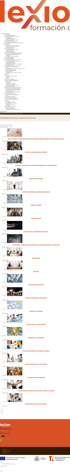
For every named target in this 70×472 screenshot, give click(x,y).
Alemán (7, 75)
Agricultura (8, 43)
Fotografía (8, 55)
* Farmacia (8, 101)
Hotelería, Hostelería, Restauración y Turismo (12, 65)
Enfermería (8, 103)
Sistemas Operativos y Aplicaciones (12, 85)
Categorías (2, 113)
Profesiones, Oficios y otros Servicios (11, 97)
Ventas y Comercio (9, 92)
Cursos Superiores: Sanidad (11, 102)
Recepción (8, 73)
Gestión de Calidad (9, 51)
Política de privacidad (6, 449)
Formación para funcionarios (11, 41)
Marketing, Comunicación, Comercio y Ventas (12, 87)
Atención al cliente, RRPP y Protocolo (13, 88)
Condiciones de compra (6, 451)
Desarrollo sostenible (10, 50)
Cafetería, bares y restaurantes (12, 66)
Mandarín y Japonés (10, 78)
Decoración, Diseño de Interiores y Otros (13, 53)
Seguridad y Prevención (10, 96)
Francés (7, 76)
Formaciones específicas (10, 35)
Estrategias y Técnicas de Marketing (13, 89)
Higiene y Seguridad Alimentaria (12, 46)
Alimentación (6, 44)
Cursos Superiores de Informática (12, 80)
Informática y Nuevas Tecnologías (10, 79)
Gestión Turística (9, 71)
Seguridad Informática (10, 84)
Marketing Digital (9, 90)
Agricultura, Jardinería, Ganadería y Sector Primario (14, 42)
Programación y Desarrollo (11, 83)
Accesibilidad (4, 452)
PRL (7, 95)
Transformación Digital (10, 86)
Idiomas (5, 74)
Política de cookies (5, 450)
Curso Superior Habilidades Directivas (13, 61)
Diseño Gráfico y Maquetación (11, 54)
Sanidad (5, 100)
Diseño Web (8, 81)
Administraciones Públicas (9, 40)
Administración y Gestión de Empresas (11, 36)
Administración (9, 37)
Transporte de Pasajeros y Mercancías (13, 109)
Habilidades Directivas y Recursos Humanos (12, 59)
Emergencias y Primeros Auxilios (12, 94)
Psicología (8, 105)
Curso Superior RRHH (10, 62)
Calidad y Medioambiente (9, 48)
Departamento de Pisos (10, 69)
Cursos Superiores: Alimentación (12, 45)
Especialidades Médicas (10, 104)
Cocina (7, 67)
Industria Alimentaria (10, 47)
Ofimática (8, 82)
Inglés (7, 77)
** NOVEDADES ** (7, 34)
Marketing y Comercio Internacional (13, 91)
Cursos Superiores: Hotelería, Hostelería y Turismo (15, 68)
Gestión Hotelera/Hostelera (11, 70)
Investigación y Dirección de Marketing (13, 89)
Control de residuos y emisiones (12, 49)
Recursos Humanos (10, 64)
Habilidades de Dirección (11, 63)
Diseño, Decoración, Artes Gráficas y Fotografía (13, 52)
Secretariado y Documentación (12, 39)
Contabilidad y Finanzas (10, 38)
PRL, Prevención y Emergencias (10, 93)
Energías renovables (10, 58)
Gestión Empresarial (10, 38)
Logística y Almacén (10, 107)
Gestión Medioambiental (11, 51)
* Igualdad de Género (10, 60)
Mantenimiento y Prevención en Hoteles (13, 72)
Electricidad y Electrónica (9, 57)
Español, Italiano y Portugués (11, 76)
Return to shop (12, 463)
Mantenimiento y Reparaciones (12, 99)
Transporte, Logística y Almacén (10, 106)
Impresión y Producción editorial (12, 56)
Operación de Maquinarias (11, 108)
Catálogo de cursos (5, 33)
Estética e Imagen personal (11, 98)
